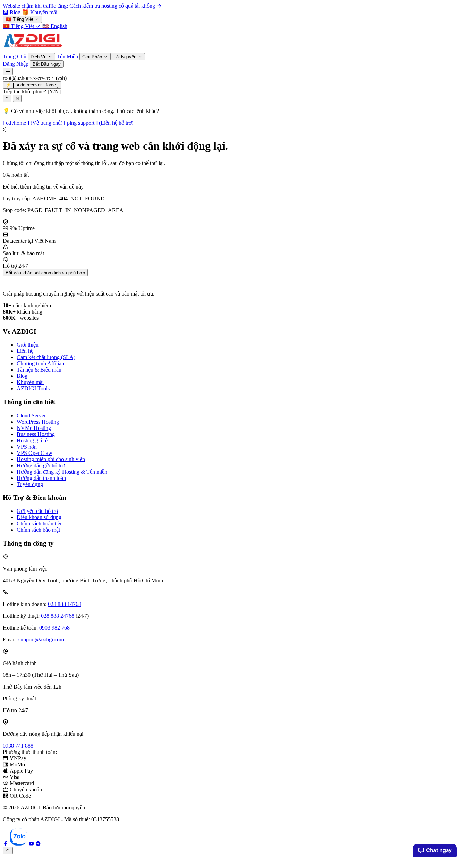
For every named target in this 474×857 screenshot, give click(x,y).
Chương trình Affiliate (41, 363)
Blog (22, 376)
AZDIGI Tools (33, 388)
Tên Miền (67, 56)
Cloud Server (31, 415)
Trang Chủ (14, 56)
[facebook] (6, 844)
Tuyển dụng (30, 484)
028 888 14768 (64, 604)
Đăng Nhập (15, 64)
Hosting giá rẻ (32, 440)
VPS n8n (27, 447)
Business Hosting (36, 434)
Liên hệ (25, 351)
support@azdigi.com (41, 639)
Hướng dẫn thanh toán (41, 478)
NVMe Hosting (34, 428)
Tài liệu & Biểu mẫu (39, 370)
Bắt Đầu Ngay (47, 64)
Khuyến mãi (30, 382)
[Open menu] (8, 71)
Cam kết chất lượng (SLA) (46, 357)
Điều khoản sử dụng (39, 517)
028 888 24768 (58, 616)
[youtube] (31, 844)
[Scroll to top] (8, 850)
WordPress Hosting (38, 422)
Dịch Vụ (39, 56)
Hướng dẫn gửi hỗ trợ (41, 465)
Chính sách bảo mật (38, 530)
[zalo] (19, 844)
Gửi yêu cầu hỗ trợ (37, 511)
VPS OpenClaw (34, 453)
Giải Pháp (92, 56)
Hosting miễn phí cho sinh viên (51, 459)
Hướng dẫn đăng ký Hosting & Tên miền (62, 472)
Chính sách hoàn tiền (40, 523)
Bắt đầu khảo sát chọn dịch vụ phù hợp (45, 272)
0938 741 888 (18, 746)
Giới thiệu (28, 345)
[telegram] (38, 844)
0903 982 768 (54, 628)
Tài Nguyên (125, 56)
